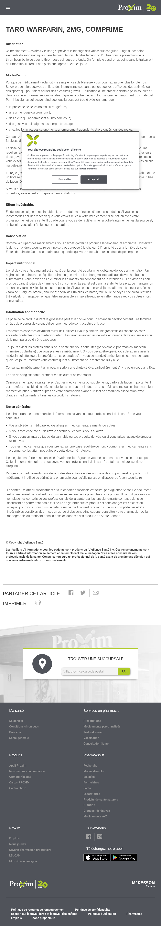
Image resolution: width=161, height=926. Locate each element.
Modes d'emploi (93, 771)
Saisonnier (16, 721)
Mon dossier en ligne (23, 861)
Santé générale (19, 738)
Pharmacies (134, 914)
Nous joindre (17, 844)
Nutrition (89, 805)
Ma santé (16, 711)
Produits (15, 755)
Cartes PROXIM (19, 782)
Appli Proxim (17, 765)
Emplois (14, 838)
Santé (87, 788)
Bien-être (15, 732)
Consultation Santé (96, 743)
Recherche (90, 765)
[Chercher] (124, 671)
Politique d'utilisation (102, 914)
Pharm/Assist (93, 755)
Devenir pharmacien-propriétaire (30, 850)
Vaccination (91, 738)
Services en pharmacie (101, 711)
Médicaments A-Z (95, 816)
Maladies (89, 777)
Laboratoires (91, 794)
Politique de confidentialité (92, 909)
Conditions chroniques (24, 726)
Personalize (65, 179)
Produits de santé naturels (100, 799)
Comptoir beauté (20, 777)
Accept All (93, 179)
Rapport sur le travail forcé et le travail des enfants (44, 914)
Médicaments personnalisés (102, 726)
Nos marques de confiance (27, 771)
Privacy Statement (88, 168)
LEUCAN (14, 855)
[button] (71, 593)
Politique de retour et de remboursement (37, 909)
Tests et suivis (92, 732)
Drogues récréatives (96, 811)
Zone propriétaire (43, 918)
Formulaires (91, 782)
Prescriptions (92, 721)
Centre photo (17, 788)
